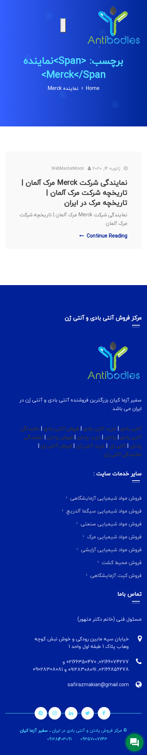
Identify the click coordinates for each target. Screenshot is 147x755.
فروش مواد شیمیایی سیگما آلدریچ (104, 510)
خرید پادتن (89, 437)
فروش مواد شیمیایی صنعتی (111, 523)
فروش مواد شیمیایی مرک (114, 536)
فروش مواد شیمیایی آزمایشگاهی (106, 498)
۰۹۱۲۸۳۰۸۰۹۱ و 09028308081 (64, 669)
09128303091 (59, 739)
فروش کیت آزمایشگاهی (116, 575)
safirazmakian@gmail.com (98, 684)
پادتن (110, 437)
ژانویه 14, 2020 (106, 168)
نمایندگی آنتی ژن (123, 454)
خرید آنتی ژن (91, 445)
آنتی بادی (131, 428)
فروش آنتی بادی (61, 428)
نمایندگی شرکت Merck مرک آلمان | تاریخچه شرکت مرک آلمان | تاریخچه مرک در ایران (74, 192)
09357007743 (93, 739)
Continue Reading (107, 235)
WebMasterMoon (67, 168)
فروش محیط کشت (122, 562)
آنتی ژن (117, 445)
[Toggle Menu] (63, 25)
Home (93, 88)
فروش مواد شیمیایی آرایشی (111, 549)
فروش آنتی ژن (56, 445)
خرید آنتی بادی (99, 428)
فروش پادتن (60, 437)
